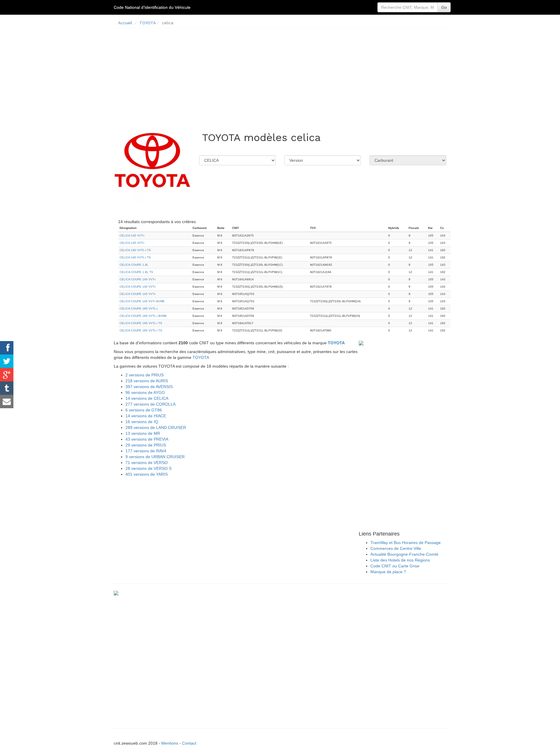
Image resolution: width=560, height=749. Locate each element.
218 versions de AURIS (146, 380)
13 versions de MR (142, 433)
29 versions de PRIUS (145, 445)
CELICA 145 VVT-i (132, 235)
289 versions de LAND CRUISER (155, 427)
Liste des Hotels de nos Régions (400, 560)
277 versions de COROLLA (150, 404)
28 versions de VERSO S (148, 468)
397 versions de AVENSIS (149, 386)
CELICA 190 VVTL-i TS (135, 250)
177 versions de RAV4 (145, 451)
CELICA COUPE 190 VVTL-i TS (141, 323)
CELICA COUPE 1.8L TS (136, 272)
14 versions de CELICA (146, 398)
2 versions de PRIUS (144, 375)
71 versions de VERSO (146, 462)
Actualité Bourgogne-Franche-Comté (404, 554)
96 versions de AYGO (145, 392)
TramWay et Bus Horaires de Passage (405, 542)
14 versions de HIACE (145, 415)
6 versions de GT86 (143, 410)
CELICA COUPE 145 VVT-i (137, 294)
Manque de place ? (388, 571)
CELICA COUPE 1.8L (134, 264)
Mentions (169, 743)
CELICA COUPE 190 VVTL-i (139, 308)
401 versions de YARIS (146, 474)
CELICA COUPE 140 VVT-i (137, 279)
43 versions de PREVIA (146, 439)
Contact (189, 743)
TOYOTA (147, 22)
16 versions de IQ (141, 421)
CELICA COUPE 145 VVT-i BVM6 (142, 301)
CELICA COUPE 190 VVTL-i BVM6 (143, 315)
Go (444, 7)
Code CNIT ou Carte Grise (394, 566)
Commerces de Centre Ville (395, 548)
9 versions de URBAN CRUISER (155, 456)
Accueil (125, 22)
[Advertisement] (280, 73)
